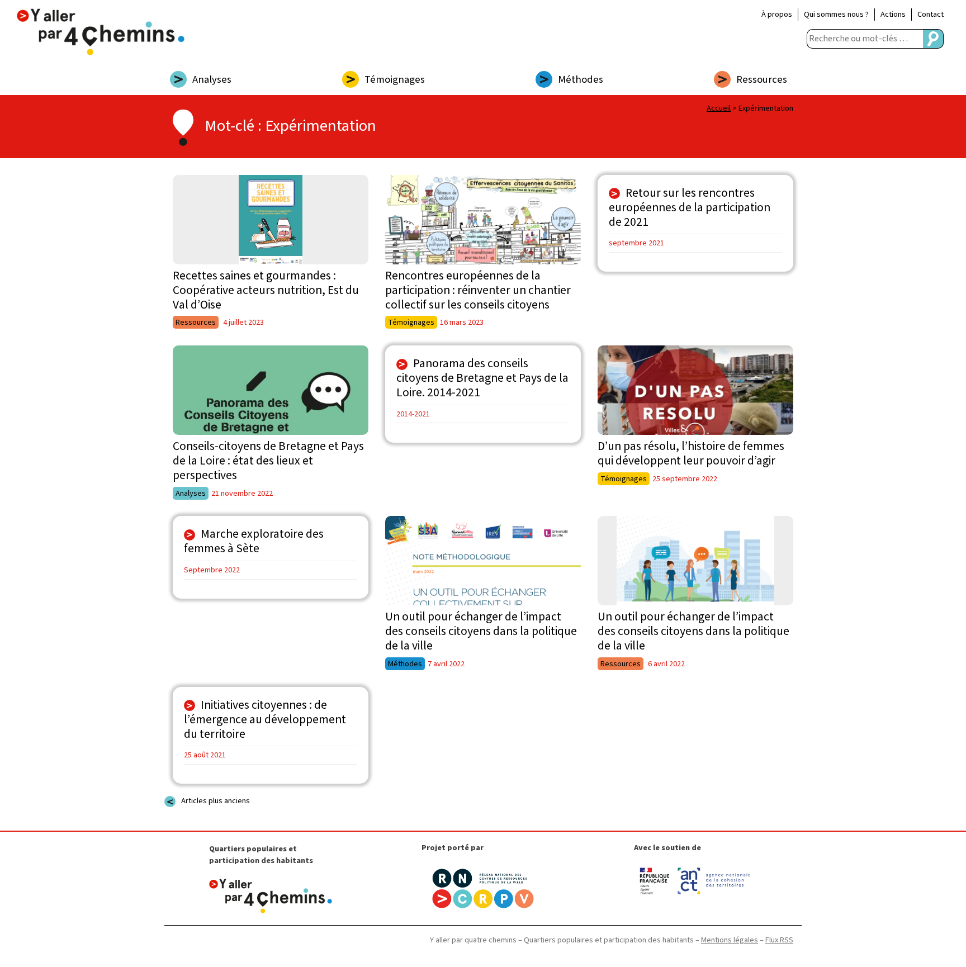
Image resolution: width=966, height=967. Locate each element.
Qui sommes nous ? (836, 14)
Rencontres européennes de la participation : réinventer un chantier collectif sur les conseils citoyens (478, 290)
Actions (893, 14)
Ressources (761, 79)
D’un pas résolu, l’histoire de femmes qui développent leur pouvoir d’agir (691, 454)
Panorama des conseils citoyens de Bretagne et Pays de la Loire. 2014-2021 (482, 378)
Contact (930, 14)
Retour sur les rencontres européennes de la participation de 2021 (689, 207)
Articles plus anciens (215, 801)
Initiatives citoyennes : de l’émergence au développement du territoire (265, 719)
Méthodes (580, 79)
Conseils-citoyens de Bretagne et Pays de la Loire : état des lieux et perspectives (268, 461)
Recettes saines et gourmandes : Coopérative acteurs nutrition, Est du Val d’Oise (266, 290)
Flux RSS (779, 940)
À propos (776, 14)
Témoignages (394, 79)
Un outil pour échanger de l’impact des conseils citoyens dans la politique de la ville (481, 631)
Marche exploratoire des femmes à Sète (254, 541)
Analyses (211, 79)
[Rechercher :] (865, 39)
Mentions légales (729, 940)
